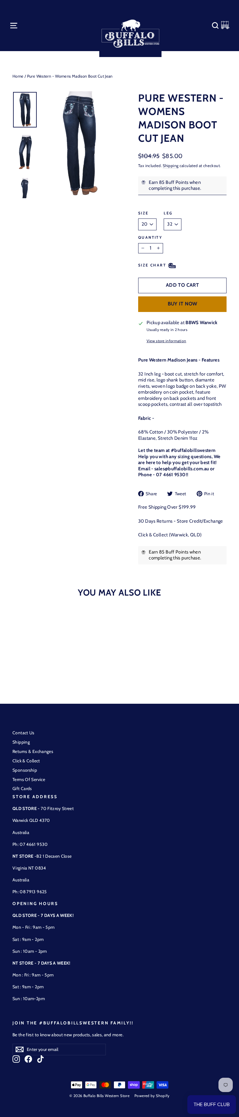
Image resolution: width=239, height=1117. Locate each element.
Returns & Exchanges (32, 751)
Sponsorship (24, 770)
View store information (166, 340)
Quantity (150, 237)
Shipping (170, 165)
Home (18, 76)
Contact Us (23, 732)
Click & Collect (26, 760)
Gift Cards (22, 788)
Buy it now (182, 304)
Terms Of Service (28, 779)
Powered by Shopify (152, 1095)
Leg (168, 213)
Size (143, 213)
